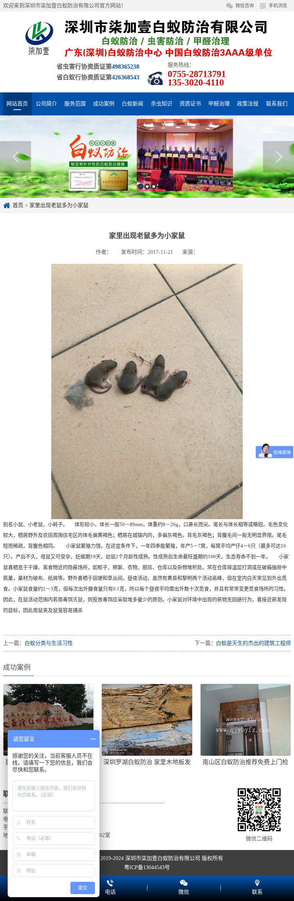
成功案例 (103, 104)
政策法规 (247, 104)
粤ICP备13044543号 (147, 867)
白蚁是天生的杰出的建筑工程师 (253, 643)
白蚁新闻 (132, 104)
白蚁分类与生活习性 (48, 643)
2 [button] (147, 186)
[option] (147, 156)
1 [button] (140, 186)
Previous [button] (15, 157)
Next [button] (278, 157)
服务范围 (75, 104)
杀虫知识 (161, 104)
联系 (257, 882)
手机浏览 (278, 5)
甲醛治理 (219, 104)
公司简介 (46, 104)
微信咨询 (244, 5)
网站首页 (17, 104)
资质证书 (190, 104)
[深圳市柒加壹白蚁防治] (147, 38)
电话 (110, 882)
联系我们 (276, 104)
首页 (18, 205)
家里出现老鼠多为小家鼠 (58, 205)
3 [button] (153, 186)
